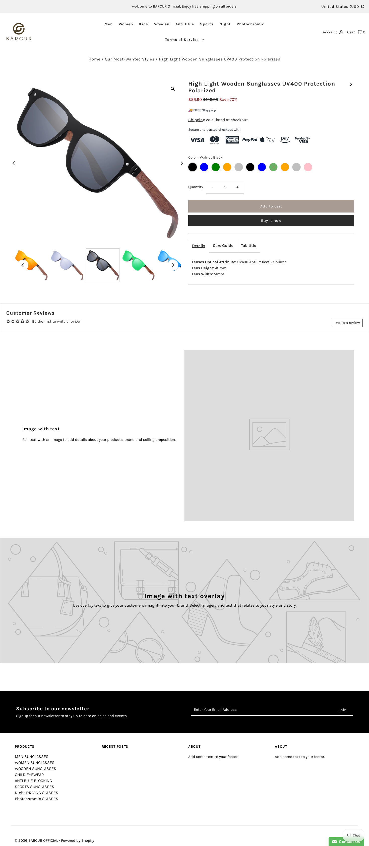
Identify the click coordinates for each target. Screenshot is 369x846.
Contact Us (348, 841)
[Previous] (14, 163)
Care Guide (223, 245)
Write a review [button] (348, 322)
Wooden (161, 24)
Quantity (195, 187)
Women (126, 24)
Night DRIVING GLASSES (36, 792)
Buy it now (271, 220)
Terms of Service (182, 39)
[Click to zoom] (172, 88)
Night (225, 24)
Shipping (196, 119)
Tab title (248, 245)
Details (198, 245)
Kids (143, 24)
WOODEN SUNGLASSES (35, 768)
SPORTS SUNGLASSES (34, 786)
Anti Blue (184, 24)
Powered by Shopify (77, 840)
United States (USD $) (342, 6)
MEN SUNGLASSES (31, 756)
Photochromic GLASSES (36, 798)
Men (108, 24)
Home (94, 59)
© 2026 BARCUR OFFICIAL (37, 840)
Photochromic (250, 24)
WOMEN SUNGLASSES (34, 762)
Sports (206, 24)
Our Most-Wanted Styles (129, 59)
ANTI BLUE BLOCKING (33, 780)
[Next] (181, 163)
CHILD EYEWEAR (29, 774)
